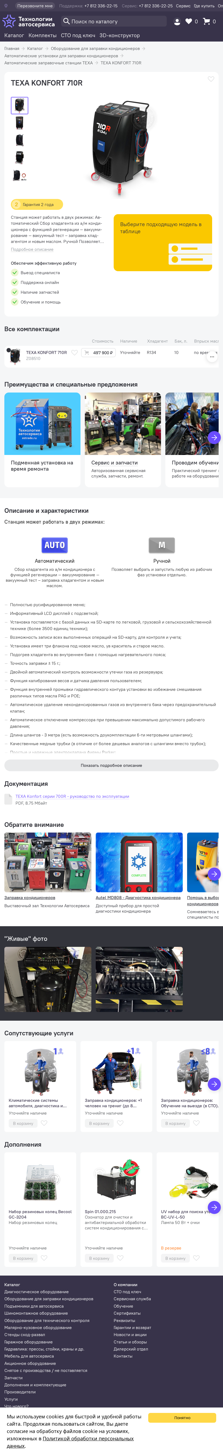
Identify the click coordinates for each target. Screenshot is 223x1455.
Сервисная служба (132, 1298)
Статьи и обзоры (130, 1342)
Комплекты (43, 35)
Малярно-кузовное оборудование (38, 1327)
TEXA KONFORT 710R (121, 62)
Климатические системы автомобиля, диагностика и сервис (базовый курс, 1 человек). (36, 1102)
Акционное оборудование (30, 1363)
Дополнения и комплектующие (35, 1384)
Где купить (204, 5)
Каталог (14, 35)
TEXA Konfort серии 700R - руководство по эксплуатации (72, 796)
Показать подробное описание (111, 765)
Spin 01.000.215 (100, 1211)
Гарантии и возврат (132, 1327)
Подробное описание (32, 249)
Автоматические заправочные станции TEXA (48, 62)
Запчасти (13, 1377)
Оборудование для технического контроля (46, 1320)
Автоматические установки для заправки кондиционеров (61, 55)
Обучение (123, 1306)
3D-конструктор (120, 35)
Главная (11, 48)
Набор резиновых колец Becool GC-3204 (40, 1214)
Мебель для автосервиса (29, 1356)
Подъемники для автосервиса (34, 1306)
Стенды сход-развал (24, 1334)
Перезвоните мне (35, 5)
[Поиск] (114, 21)
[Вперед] (214, 437)
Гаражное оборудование (28, 1342)
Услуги (11, 1399)
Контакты (123, 1356)
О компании (125, 1284)
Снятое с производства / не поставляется (45, 1370)
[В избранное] (211, 79)
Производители (20, 1391)
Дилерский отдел (131, 1349)
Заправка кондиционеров (29, 897)
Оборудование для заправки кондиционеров (95, 48)
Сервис (183, 5)
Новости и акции (130, 1334)
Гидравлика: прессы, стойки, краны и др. (44, 1349)
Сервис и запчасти (114, 462)
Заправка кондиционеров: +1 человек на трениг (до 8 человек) (113, 1102)
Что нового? (16, 1406)
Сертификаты (127, 1313)
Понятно (182, 1417)
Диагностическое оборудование (36, 1291)
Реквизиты (124, 1320)
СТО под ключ (78, 35)
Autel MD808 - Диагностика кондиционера (138, 897)
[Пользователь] (177, 21)
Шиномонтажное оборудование (36, 1313)
